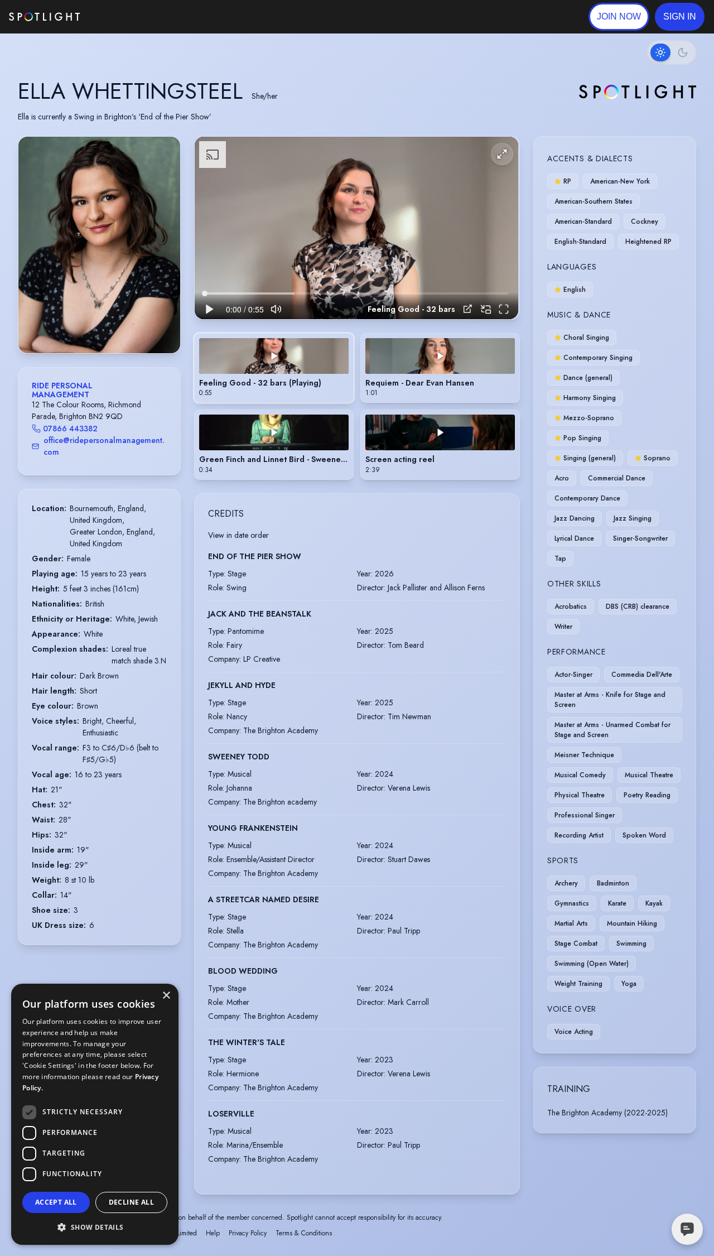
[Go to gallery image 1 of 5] (88, 324)
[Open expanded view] (163, 154)
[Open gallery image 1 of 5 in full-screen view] (99, 245)
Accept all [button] (56, 1202)
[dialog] (94, 1114)
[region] (356, 228)
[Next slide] (162, 256)
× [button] (166, 996)
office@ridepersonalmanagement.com (104, 446)
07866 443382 (70, 428)
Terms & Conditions (304, 1233)
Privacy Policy (248, 1233)
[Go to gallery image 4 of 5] (107, 324)
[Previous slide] (36, 256)
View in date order (238, 535)
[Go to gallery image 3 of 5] (102, 324)
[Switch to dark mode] (671, 52)
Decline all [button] (131, 1202)
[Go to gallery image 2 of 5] (96, 324)
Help (213, 1233)
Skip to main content (123, 17)
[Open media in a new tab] (468, 309)
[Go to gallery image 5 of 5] (113, 324)
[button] (680, 17)
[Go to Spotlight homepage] (44, 17)
